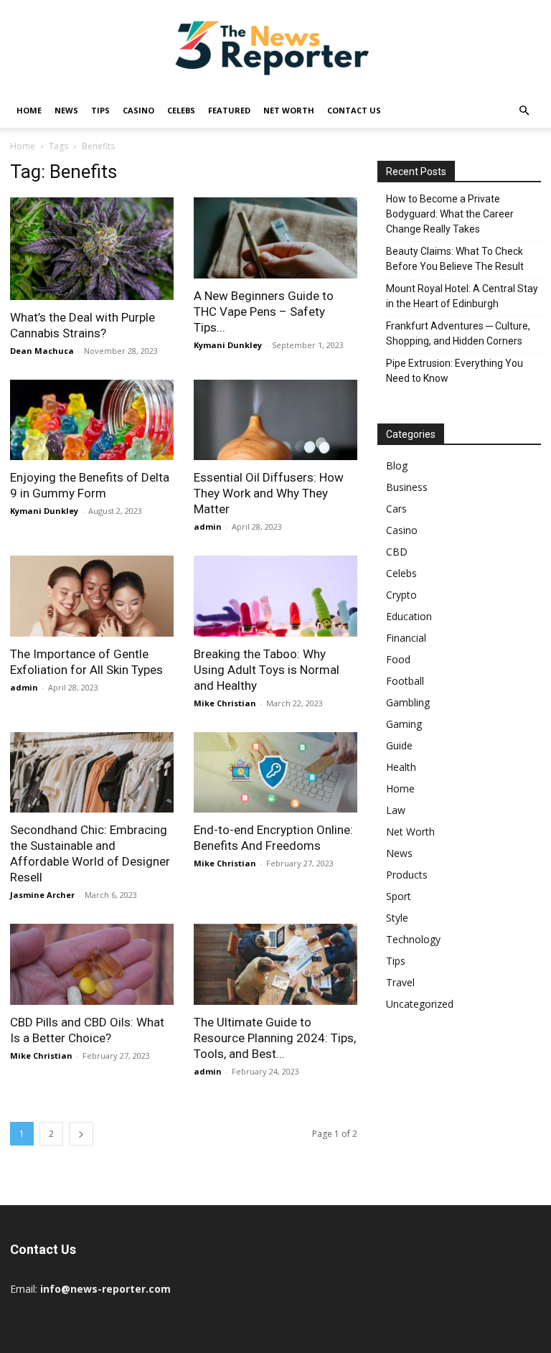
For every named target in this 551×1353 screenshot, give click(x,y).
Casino (138, 110)
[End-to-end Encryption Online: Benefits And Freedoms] (275, 772)
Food (398, 659)
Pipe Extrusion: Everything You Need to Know (454, 370)
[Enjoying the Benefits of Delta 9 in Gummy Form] (92, 420)
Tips (100, 110)
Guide (399, 745)
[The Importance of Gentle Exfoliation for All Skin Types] (92, 596)
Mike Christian (225, 703)
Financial (406, 638)
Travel (400, 982)
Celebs (181, 110)
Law (395, 810)
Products (407, 874)
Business (407, 487)
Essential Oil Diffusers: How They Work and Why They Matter (269, 493)
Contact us (354, 110)
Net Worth (288, 110)
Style (397, 917)
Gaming (404, 724)
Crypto (401, 594)
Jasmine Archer (42, 894)
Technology (413, 939)
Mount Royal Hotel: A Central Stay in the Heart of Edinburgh (462, 296)
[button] (524, 111)
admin (208, 526)
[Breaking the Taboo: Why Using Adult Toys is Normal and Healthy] (275, 596)
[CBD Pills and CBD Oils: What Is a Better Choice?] (92, 964)
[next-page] (81, 1134)
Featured (229, 110)
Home (29, 110)
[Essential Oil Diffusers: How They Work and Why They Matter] (275, 420)
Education (409, 616)
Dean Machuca (42, 350)
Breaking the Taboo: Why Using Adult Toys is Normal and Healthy (266, 670)
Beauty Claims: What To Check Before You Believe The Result (455, 258)
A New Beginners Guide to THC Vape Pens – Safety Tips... (264, 311)
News (66, 110)
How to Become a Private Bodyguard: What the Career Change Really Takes (450, 214)
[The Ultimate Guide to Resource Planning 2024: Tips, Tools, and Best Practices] (275, 964)
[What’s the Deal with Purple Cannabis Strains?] (92, 248)
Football (405, 681)
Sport (398, 896)
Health (401, 767)
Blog (397, 465)
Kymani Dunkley (228, 345)
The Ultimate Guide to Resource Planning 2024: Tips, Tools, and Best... (275, 1038)
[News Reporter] (275, 47)
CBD (397, 551)
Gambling (408, 702)
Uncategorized (419, 1004)
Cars (396, 508)
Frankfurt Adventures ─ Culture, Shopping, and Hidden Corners (458, 333)
